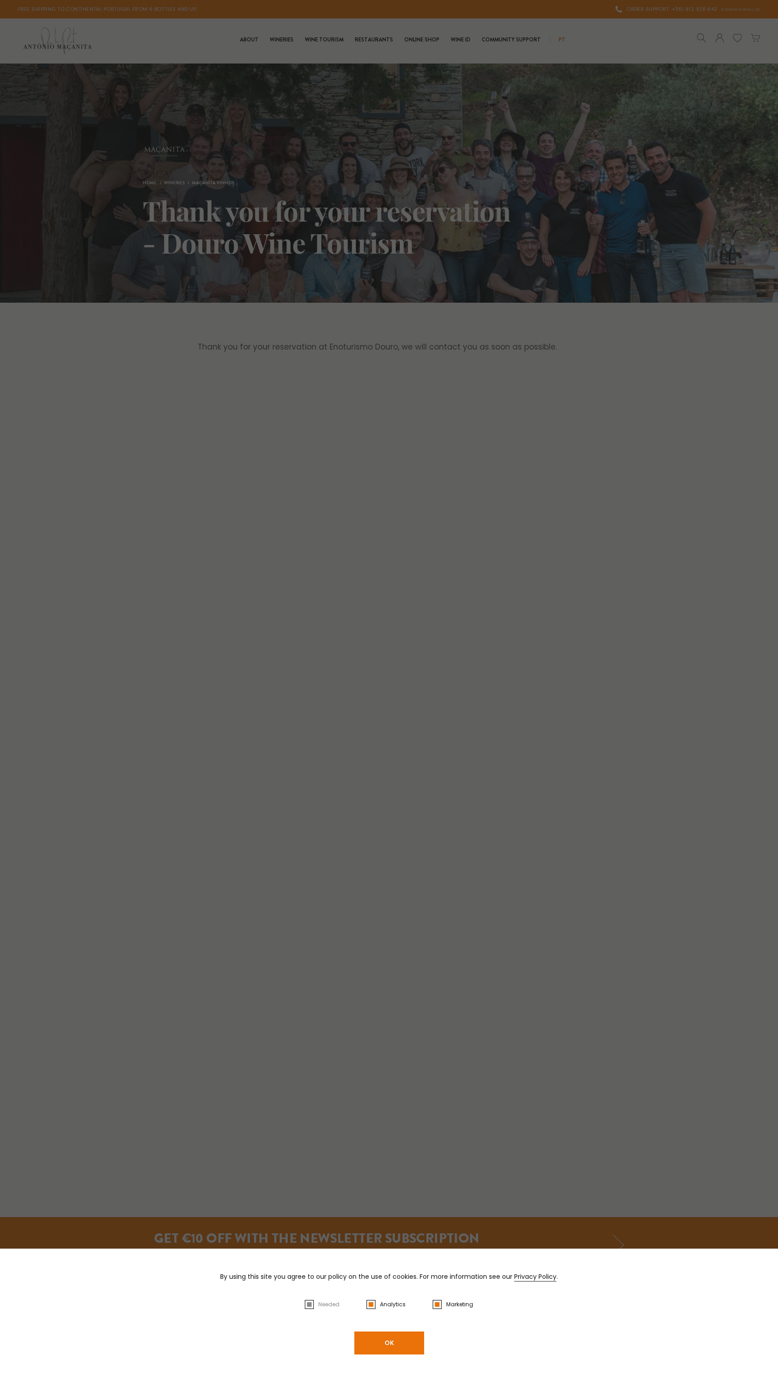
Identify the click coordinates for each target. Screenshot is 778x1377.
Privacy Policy (535, 1276)
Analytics (393, 1304)
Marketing (459, 1304)
